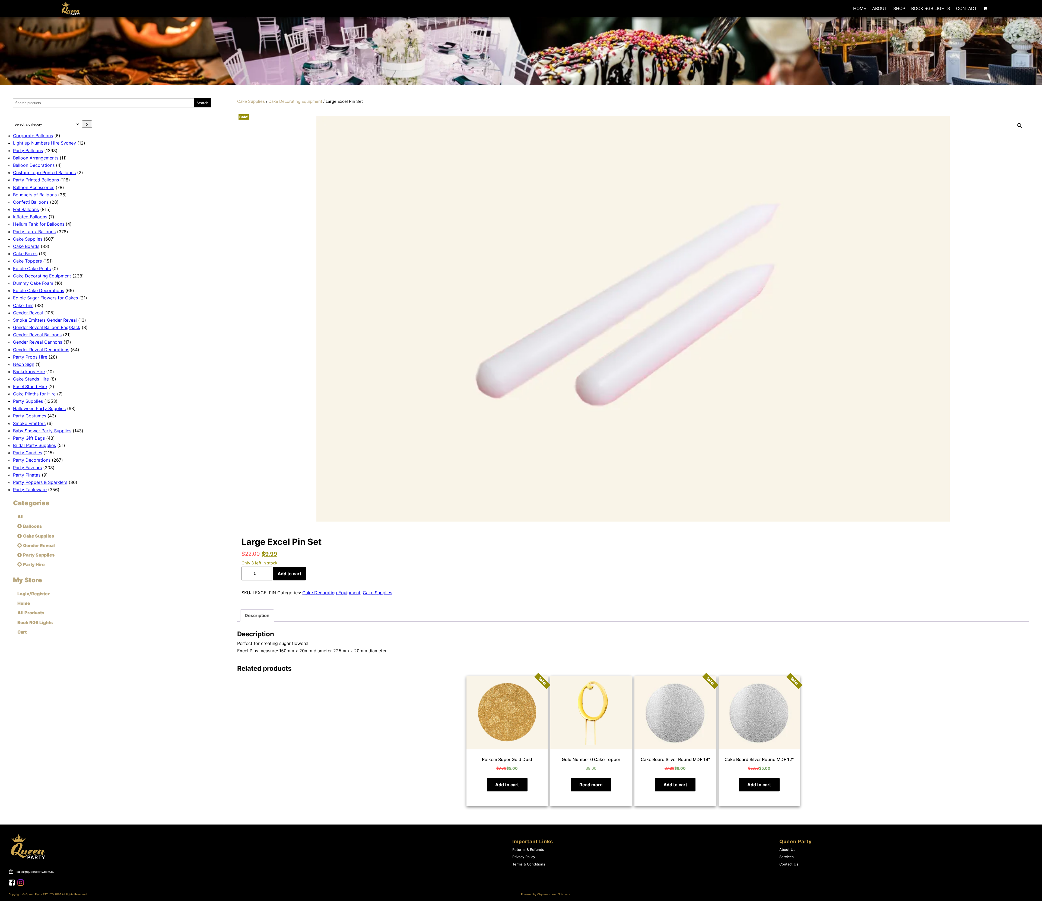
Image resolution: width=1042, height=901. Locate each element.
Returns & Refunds (528, 850)
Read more (591, 784)
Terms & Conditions (528, 864)
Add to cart (289, 573)
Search (202, 103)
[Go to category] (87, 124)
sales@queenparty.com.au (36, 872)
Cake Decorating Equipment (295, 101)
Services (786, 857)
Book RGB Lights (930, 8)
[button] (1020, 125)
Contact (966, 8)
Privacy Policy (523, 857)
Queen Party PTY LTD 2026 (43, 894)
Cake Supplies (251, 101)
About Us (787, 850)
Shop (899, 8)
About (879, 8)
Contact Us (788, 864)
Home (859, 8)
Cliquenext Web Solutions (553, 894)
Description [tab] (257, 615)
